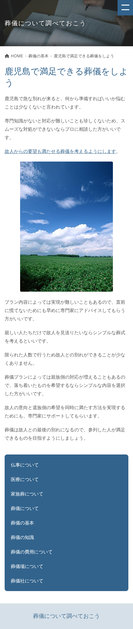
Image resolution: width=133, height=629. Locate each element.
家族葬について (27, 494)
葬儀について (25, 508)
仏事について (25, 465)
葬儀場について (27, 566)
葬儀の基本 (38, 55)
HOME (17, 55)
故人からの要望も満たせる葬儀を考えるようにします (60, 151)
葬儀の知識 (22, 537)
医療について (25, 479)
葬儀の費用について (32, 552)
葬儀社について (27, 581)
